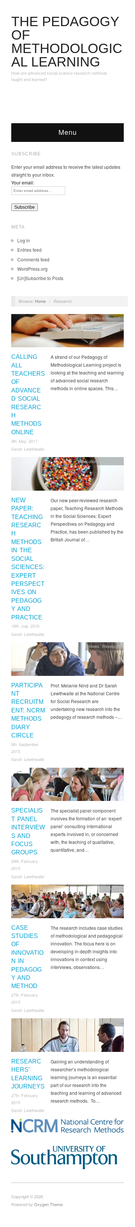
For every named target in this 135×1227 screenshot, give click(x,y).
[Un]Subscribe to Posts (40, 278)
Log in (23, 240)
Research (111, 318)
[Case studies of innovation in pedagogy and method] (67, 903)
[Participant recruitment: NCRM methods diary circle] (67, 661)
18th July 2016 (25, 626)
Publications (88, 461)
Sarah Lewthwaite (27, 449)
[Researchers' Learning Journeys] (67, 1037)
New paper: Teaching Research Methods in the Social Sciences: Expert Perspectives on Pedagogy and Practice (28, 559)
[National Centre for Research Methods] (67, 1126)
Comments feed (33, 259)
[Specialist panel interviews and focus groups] (67, 786)
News (94, 318)
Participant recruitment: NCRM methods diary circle (28, 710)
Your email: (22, 182)
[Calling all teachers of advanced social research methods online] (67, 332)
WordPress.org (32, 268)
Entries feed (29, 249)
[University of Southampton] (67, 1157)
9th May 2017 (24, 441)
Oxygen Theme (48, 1204)
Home (40, 301)
